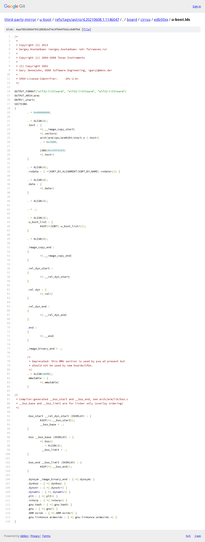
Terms (46, 536)
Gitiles (24, 536)
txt (188, 536)
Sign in (197, 6)
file (86, 29)
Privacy (35, 536)
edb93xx (161, 19)
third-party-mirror (20, 19)
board (132, 19)
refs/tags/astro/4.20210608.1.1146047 (87, 19)
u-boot (45, 19)
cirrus (146, 19)
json (198, 536)
